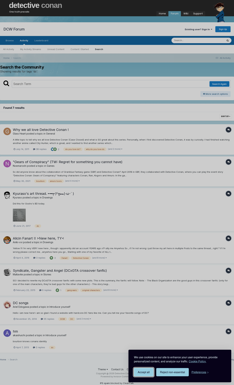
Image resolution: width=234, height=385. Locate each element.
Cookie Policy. (197, 361)
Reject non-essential (172, 372)
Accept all (144, 372)
